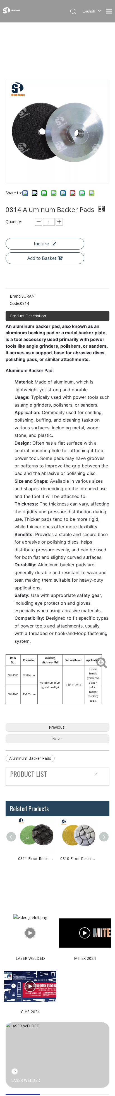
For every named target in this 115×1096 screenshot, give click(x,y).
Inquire (41, 244)
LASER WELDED (30, 958)
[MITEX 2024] (85, 933)
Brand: (15, 296)
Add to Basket (41, 258)
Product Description (28, 315)
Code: (15, 303)
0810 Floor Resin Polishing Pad (78, 858)
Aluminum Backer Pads (30, 758)
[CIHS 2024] (30, 986)
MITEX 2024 (85, 958)
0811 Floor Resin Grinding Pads (36, 858)
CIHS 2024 (30, 1011)
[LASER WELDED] (30, 933)
